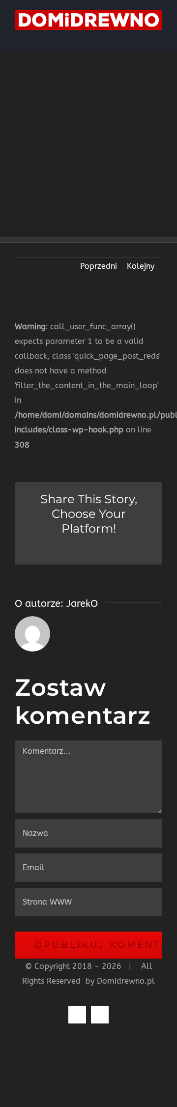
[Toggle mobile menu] (158, 35)
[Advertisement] (88, 143)
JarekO (82, 603)
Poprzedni (98, 266)
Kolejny (140, 266)
